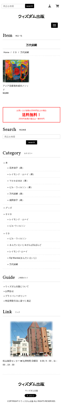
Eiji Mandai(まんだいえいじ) (22, 258)
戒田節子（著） (16, 200)
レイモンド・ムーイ (19, 219)
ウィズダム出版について (17, 286)
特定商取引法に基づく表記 (18, 301)
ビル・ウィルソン (17, 238)
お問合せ (9, 291)
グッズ (9, 207)
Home (6, 52)
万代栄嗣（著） (16, 193)
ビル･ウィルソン (17, 226)
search (29, 6)
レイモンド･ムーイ (18, 251)
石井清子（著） (16, 168)
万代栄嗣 (13, 264)
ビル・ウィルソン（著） (21, 187)
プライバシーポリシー (16, 296)
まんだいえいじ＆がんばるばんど (25, 245)
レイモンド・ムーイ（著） (22, 174)
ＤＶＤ (9, 214)
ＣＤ (15, 52)
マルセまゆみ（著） (19, 180)
